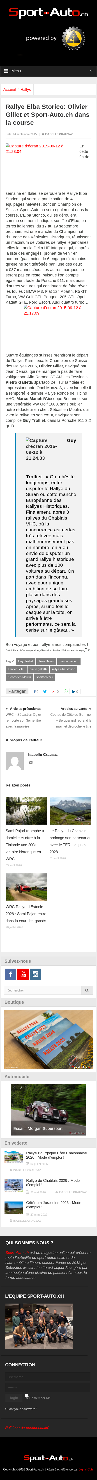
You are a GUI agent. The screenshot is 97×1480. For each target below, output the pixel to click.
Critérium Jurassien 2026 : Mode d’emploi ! (53, 1205)
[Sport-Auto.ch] (48, 12)
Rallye (26, 89)
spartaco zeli (44, 677)
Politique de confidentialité (27, 1428)
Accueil (9, 89)
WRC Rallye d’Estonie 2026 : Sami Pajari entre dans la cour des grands (26, 914)
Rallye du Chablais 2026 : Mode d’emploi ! (53, 1182)
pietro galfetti (38, 669)
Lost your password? (22, 1409)
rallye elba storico (63, 669)
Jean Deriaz (46, 661)
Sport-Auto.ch (17, 1252)
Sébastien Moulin (19, 677)
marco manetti (69, 661)
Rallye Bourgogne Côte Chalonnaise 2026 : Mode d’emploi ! (56, 1155)
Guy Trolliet (25, 661)
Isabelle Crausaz (59, 134)
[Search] (87, 990)
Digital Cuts (86, 1469)
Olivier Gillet (16, 669)
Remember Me (40, 1398)
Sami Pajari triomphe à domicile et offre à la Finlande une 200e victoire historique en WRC (25, 845)
